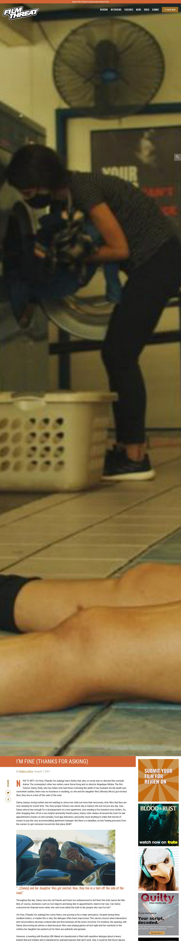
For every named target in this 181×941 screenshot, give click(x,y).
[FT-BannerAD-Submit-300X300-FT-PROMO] (158, 760)
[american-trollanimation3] (158, 849)
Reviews (104, 10)
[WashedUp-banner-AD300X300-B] (158, 938)
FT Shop (170, 9)
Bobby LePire (26, 771)
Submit (155, 10)
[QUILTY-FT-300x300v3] (158, 894)
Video (146, 10)
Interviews (116, 10)
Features (128, 10)
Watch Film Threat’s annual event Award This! (90, 2)
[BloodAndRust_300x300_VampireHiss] (158, 805)
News (138, 10)
